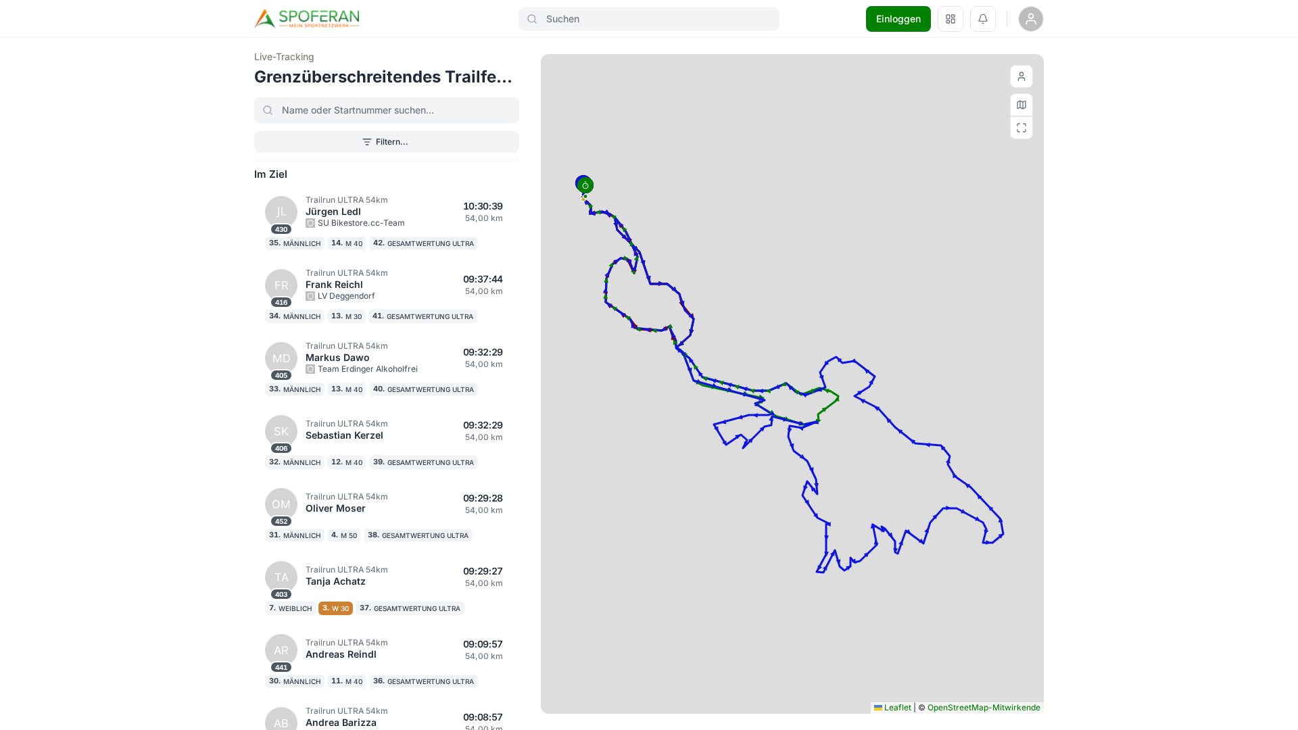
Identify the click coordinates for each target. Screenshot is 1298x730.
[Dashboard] (950, 19)
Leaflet (896, 707)
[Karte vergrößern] (1021, 127)
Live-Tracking (284, 56)
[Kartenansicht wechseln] (1021, 104)
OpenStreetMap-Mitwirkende (984, 707)
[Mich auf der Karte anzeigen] (1021, 76)
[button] (585, 188)
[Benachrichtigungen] (983, 19)
